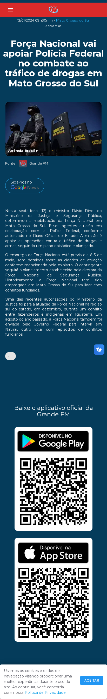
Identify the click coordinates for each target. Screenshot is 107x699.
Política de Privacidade (45, 692)
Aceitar (91, 680)
